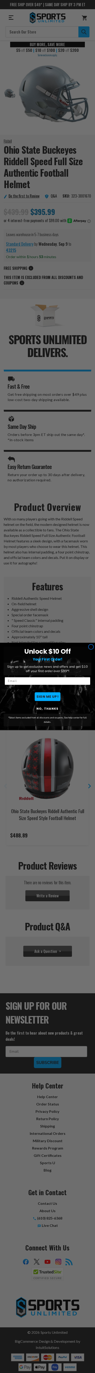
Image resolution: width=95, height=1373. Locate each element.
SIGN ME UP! (47, 696)
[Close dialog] (91, 647)
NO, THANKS (47, 709)
